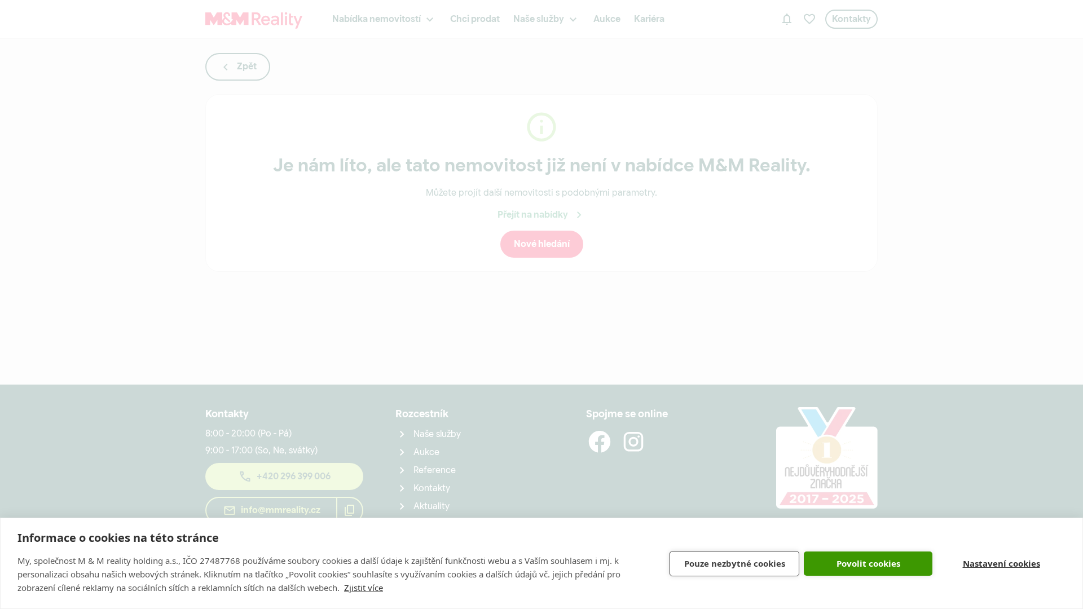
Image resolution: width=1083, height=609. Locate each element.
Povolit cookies (868, 563)
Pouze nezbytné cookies (734, 563)
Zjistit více (363, 587)
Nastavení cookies (1001, 563)
